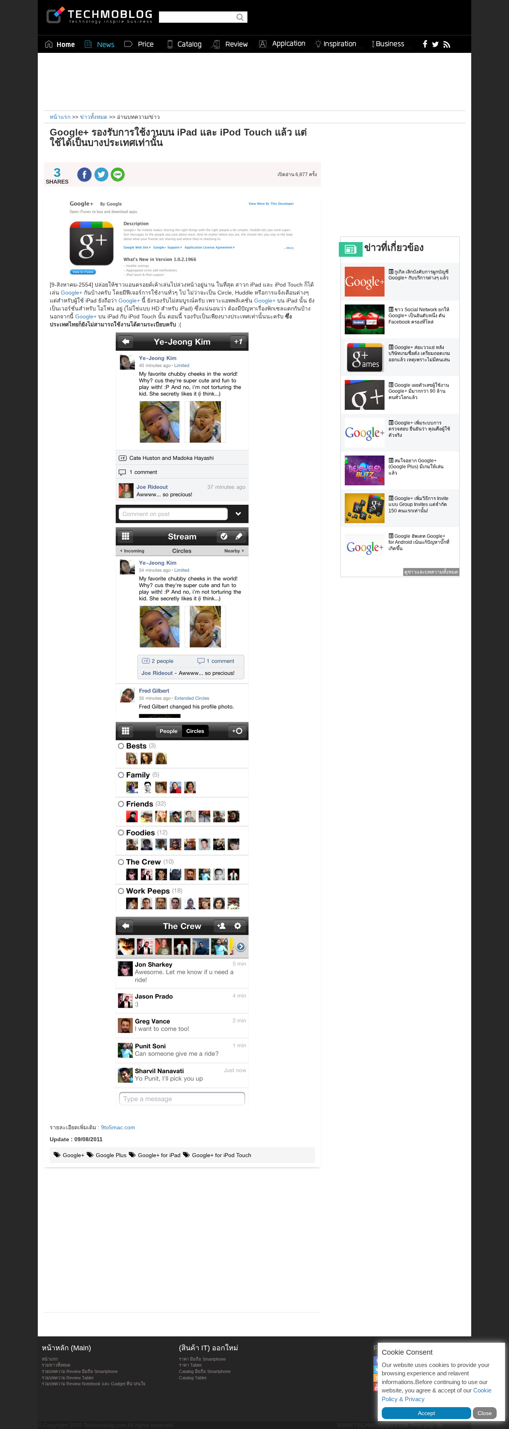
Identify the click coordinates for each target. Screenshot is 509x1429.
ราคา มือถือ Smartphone (202, 1359)
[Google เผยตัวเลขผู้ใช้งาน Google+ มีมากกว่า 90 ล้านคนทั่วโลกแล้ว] (367, 395)
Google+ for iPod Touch (220, 1155)
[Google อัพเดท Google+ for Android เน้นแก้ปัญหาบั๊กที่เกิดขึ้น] (367, 546)
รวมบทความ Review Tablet (67, 1377)
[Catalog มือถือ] (184, 44)
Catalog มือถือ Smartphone (205, 1371)
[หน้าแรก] (60, 44)
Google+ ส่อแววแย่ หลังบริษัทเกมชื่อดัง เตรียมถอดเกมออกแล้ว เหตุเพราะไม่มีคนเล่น (419, 354)
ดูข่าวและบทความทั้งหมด (431, 572)
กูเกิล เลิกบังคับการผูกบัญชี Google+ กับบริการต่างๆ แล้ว (419, 275)
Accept (426, 1413)
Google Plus (110, 1155)
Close (485, 1413)
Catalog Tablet (192, 1377)
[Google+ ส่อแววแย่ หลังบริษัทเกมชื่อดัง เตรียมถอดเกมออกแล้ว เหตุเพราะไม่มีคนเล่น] (367, 357)
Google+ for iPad (158, 1155)
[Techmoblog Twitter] (435, 44)
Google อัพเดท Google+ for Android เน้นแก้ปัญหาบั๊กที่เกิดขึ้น (419, 542)
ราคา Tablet (190, 1365)
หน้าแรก (50, 1359)
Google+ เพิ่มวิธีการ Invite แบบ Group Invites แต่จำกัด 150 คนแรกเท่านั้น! (419, 505)
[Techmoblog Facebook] (425, 44)
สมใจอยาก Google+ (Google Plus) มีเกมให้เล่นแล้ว (416, 467)
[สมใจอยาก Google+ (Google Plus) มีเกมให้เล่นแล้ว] (367, 470)
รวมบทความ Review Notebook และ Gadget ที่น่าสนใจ (93, 1383)
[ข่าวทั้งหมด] (99, 44)
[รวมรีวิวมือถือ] (230, 44)
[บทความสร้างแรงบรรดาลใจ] (338, 42)
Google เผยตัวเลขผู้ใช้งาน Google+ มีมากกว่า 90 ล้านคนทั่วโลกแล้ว (419, 391)
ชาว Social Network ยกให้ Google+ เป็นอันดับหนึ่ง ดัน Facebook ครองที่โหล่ (419, 316)
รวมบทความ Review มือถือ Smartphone (80, 1371)
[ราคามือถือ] (139, 44)
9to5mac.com (118, 1127)
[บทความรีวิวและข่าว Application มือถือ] (281, 44)
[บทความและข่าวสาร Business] (391, 42)
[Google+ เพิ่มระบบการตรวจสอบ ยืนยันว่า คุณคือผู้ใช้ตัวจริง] (367, 433)
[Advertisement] (254, 81)
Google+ (71, 292)
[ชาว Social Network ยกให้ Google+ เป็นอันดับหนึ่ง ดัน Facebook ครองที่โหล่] (367, 319)
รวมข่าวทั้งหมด (56, 1365)
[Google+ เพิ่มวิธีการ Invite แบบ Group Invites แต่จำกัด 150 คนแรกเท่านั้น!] (367, 508)
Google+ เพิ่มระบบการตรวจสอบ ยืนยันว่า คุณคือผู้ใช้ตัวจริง (419, 429)
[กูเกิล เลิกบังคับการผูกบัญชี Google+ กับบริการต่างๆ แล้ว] (367, 282)
